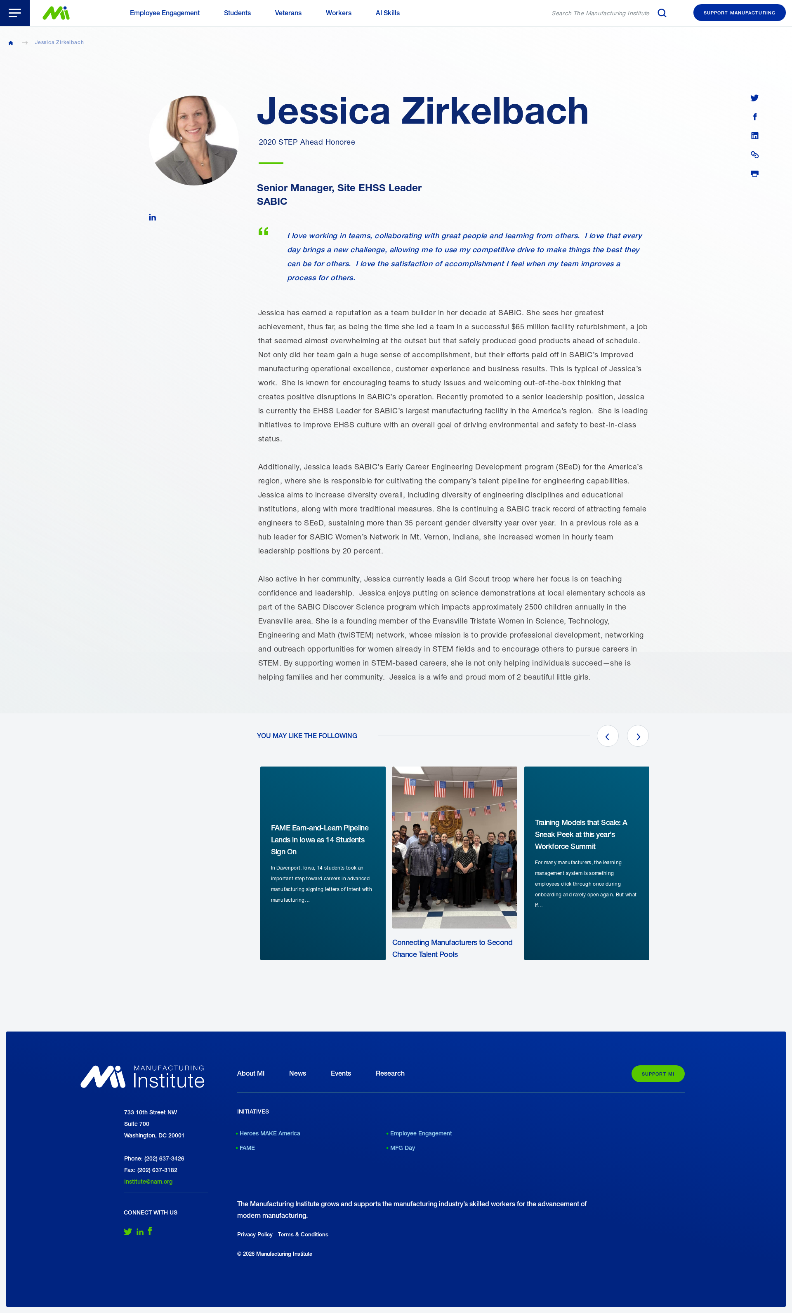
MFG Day (402, 1147)
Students (237, 13)
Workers (338, 13)
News (297, 1073)
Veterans (288, 13)
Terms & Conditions (303, 1234)
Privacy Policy (255, 1234)
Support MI (658, 1073)
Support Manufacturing (740, 12)
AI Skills (388, 13)
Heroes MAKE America (270, 1133)
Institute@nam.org (148, 1181)
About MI (250, 1073)
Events (341, 1073)
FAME (247, 1147)
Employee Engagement (165, 13)
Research (390, 1073)
